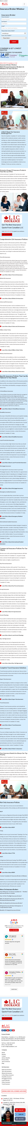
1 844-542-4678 (8, 231)
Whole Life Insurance (7, 1073)
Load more (14, 989)
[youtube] (7, 1030)
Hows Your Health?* (6, 35)
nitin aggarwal (12, 936)
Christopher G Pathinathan (16, 972)
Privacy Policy (5, 1059)
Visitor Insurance (6, 1082)
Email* (3, 26)
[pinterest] (13, 1030)
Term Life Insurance (6, 1071)
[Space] (5, 1027)
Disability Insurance (6, 1076)
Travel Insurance (6, 1084)
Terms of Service (6, 1061)
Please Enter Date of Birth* (8, 30)
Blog (3, 1063)
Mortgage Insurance (7, 1078)
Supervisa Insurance (6, 1069)
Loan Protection (6, 1080)
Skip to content (3, 1)
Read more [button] (7, 984)
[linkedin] (10, 1030)
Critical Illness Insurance (8, 1075)
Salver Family (12, 954)
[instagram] (5, 1030)
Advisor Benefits (6, 1057)
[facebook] (2, 1030)
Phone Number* (5, 17)
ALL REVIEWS (14, 930)
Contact (4, 1056)
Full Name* (4, 21)
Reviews (4, 1054)
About (3, 1052)
